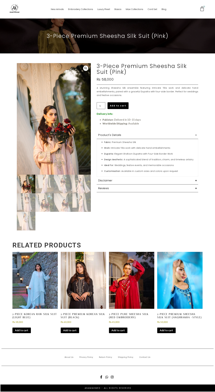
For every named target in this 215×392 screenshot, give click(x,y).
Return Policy (105, 357)
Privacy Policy (86, 357)
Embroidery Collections (80, 9)
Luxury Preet (103, 9)
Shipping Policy (125, 357)
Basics (118, 9)
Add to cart (118, 105)
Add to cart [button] (21, 330)
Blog (164, 9)
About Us (69, 357)
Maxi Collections (134, 9)
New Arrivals (57, 9)
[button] (85, 68)
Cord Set (152, 9)
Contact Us (144, 357)
